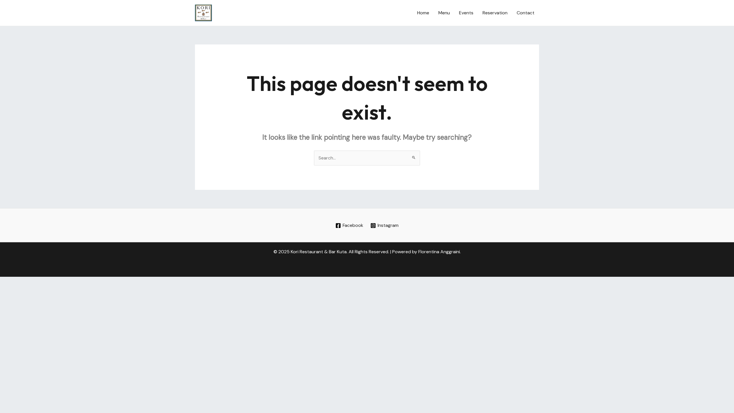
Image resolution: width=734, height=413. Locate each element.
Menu (444, 13)
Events (466, 13)
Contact (525, 13)
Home (423, 13)
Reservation (495, 13)
